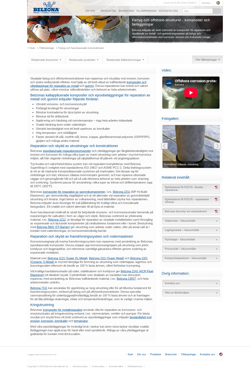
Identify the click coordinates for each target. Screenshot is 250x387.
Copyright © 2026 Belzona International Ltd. (47, 366)
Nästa (217, 146)
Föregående (164, 146)
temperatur (81, 321)
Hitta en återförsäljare (177, 292)
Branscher (126, 11)
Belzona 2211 (121, 191)
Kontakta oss (168, 11)
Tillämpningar (146, 11)
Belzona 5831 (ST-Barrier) (53, 227)
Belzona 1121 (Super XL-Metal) (68, 258)
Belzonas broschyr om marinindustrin (186, 211)
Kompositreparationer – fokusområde (185, 258)
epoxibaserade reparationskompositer (67, 151)
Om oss (89, 11)
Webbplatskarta (135, 366)
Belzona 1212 (57, 219)
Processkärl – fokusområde (180, 248)
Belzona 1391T (126, 278)
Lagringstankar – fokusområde (182, 230)
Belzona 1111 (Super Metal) (106, 258)
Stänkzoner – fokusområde (180, 220)
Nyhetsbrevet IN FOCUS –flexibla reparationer (184, 188)
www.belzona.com (46, 7)
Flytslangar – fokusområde (180, 239)
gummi (89, 85)
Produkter (108, 11)
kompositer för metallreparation (62, 309)
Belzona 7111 (38, 288)
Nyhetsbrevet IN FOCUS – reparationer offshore (187, 201)
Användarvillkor (116, 366)
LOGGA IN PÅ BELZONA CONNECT (179, 3)
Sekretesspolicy (80, 366)
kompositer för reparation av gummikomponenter (74, 191)
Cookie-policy (98, 366)
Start (130, 354)
